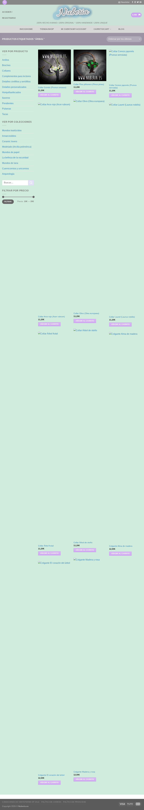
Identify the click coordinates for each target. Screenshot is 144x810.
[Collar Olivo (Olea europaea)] (90, 204)
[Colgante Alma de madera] (125, 437)
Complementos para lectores (16, 76)
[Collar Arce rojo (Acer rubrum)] (54, 208)
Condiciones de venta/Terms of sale (21, 802)
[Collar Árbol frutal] (54, 437)
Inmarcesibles (9, 136)
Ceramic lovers (9, 141)
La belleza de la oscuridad (15, 157)
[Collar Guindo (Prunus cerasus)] (54, 67)
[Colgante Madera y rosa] (90, 663)
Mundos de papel (10, 152)
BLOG (121, 29)
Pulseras (6, 108)
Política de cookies (51, 802)
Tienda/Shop (47, 29)
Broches (6, 65)
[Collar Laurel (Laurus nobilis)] (125, 208)
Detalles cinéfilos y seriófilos (16, 81)
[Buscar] (4, 2)
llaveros (6, 98)
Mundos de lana (10, 163)
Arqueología (8, 174)
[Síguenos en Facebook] (132, 2)
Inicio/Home (26, 29)
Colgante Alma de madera (120, 546)
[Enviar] (31, 182)
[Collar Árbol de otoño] (90, 434)
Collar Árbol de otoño (83, 542)
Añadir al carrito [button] (49, 95)
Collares (6, 71)
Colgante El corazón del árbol (51, 775)
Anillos (5, 60)
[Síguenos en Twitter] (138, 2)
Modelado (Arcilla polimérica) (16, 147)
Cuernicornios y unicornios (15, 168)
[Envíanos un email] (140, 2)
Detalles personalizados (14, 87)
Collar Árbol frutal (46, 546)
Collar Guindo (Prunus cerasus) (52, 87)
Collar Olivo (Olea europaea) (86, 313)
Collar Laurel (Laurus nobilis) (122, 317)
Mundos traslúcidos (12, 130)
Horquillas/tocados (11, 92)
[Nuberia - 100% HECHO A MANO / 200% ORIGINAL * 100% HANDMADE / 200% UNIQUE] (72, 12)
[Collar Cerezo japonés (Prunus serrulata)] (125, 66)
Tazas (5, 114)
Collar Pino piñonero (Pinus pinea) (89, 84)
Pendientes (8, 103)
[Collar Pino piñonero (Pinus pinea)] (90, 65)
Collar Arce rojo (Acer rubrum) (51, 316)
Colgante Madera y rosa (84, 772)
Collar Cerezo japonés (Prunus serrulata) (123, 86)
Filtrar (8, 202)
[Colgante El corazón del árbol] (54, 666)
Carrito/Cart (101, 29)
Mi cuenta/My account (73, 29)
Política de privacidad (74, 802)
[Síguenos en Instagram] (135, 2)
